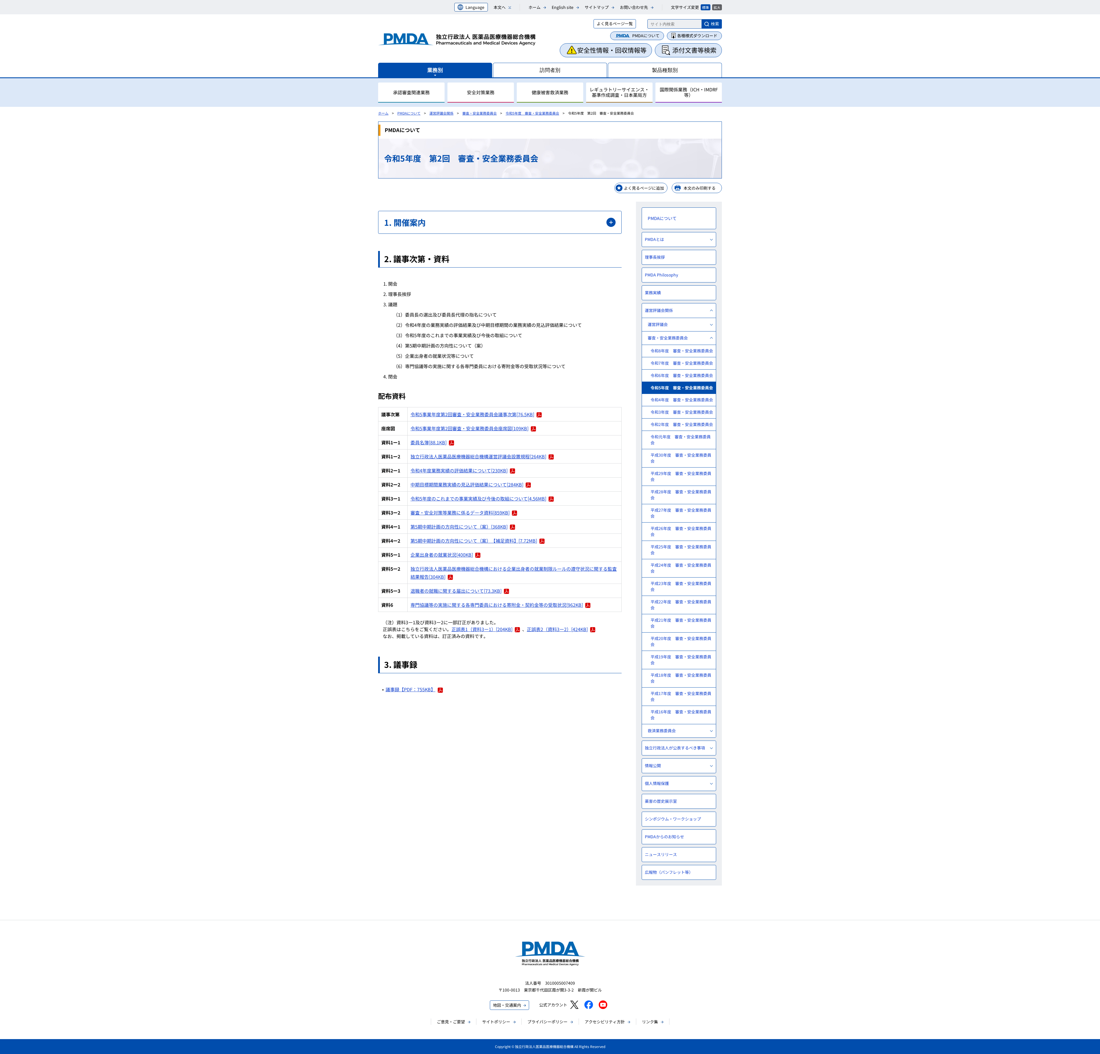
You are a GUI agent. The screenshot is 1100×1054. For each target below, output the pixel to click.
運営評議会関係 (441, 113)
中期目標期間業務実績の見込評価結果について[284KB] (466, 484)
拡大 (717, 7)
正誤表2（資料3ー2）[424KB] (557, 629)
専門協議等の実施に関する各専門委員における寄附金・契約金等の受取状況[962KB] (496, 604)
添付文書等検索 (694, 49)
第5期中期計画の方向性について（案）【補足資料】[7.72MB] (473, 540)
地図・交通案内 (507, 1005)
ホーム (535, 7)
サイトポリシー (496, 1021)
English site (562, 7)
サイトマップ (597, 7)
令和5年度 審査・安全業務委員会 (532, 113)
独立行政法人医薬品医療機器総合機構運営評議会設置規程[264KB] (478, 456)
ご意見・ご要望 (451, 1021)
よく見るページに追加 (644, 188)
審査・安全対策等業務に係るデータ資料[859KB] (460, 512)
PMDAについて (645, 35)
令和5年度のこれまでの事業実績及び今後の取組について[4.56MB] (478, 498)
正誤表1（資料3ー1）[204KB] (481, 629)
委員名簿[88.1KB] (428, 442)
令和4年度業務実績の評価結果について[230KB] (459, 470)
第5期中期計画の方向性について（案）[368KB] (459, 526)
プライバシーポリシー (547, 1021)
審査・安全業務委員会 (479, 113)
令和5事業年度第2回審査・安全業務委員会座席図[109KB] (469, 428)
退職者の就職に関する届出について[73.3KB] (456, 590)
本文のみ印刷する (699, 188)
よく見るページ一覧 (615, 23)
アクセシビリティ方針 (605, 1021)
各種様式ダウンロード (697, 35)
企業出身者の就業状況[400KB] (441, 554)
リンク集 (650, 1021)
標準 (705, 7)
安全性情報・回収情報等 (612, 49)
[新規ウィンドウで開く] (574, 1004)
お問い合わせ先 (634, 7)
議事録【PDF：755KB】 (410, 689)
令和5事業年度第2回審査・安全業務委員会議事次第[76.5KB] (472, 414)
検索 (715, 23)
